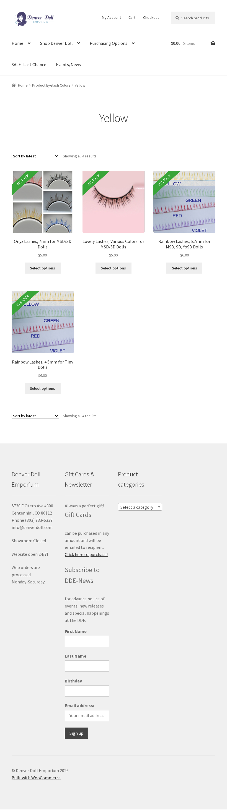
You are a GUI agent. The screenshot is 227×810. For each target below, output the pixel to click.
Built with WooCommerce (36, 777)
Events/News (68, 64)
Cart (131, 17)
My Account (111, 17)
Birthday (73, 681)
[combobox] (140, 507)
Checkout (151, 17)
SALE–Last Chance (29, 64)
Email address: (79, 705)
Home (17, 43)
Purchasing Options (108, 43)
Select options (42, 268)
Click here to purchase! (86, 554)
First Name (76, 631)
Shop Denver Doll (56, 43)
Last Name (75, 656)
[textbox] (140, 507)
